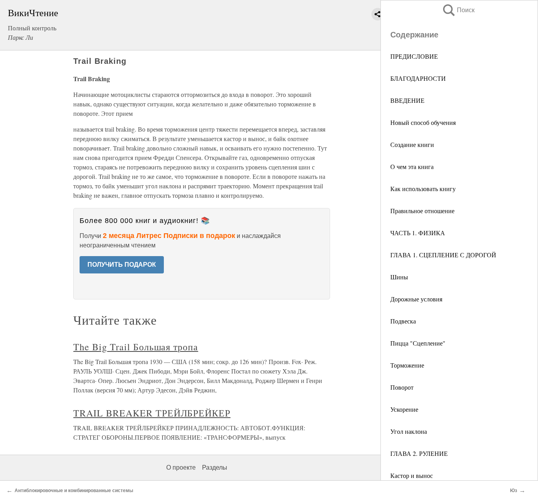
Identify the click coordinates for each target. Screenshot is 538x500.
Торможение (407, 365)
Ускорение (404, 409)
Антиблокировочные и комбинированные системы (74, 490)
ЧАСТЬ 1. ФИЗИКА (417, 233)
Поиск (458, 10)
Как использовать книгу (423, 188)
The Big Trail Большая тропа (135, 346)
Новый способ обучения (423, 122)
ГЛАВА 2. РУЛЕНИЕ (419, 453)
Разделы (214, 467)
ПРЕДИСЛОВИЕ (414, 56)
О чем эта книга (412, 166)
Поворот (402, 387)
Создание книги (412, 144)
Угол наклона (408, 431)
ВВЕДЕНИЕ (407, 100)
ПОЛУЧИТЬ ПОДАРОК (121, 264)
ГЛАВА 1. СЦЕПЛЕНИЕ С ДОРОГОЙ (443, 255)
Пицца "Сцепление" (417, 343)
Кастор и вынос (411, 475)
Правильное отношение (422, 210)
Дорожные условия (416, 299)
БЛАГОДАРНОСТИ (418, 78)
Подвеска (403, 321)
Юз (513, 490)
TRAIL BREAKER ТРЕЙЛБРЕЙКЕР (151, 413)
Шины (399, 277)
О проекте (181, 467)
